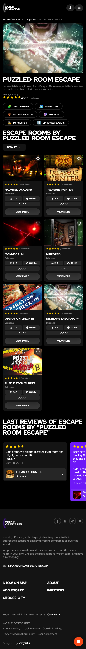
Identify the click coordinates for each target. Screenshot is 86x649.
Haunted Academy (19, 189)
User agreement (47, 634)
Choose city (14, 597)
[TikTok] (72, 521)
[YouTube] (80, 521)
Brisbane (9, 193)
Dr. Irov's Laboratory (62, 318)
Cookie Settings (52, 628)
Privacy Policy (11, 628)
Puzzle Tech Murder (20, 383)
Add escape (13, 590)
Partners (55, 590)
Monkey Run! (14, 254)
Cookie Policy (31, 628)
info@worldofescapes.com (28, 566)
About (53, 582)
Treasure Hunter (59, 189)
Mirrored (53, 254)
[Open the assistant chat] (78, 641)
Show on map (15, 582)
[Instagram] (65, 521)
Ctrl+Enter (53, 614)
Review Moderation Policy (19, 634)
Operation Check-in (19, 318)
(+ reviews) (31, 98)
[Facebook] (57, 521)
